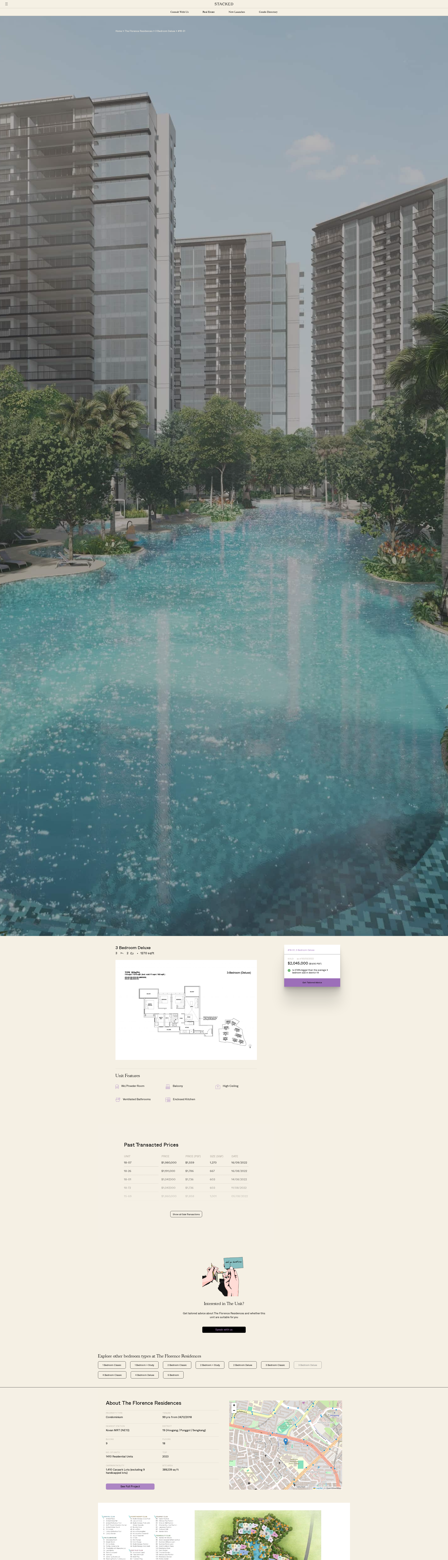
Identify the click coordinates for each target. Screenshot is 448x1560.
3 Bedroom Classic (275, 1365)
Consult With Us (179, 12)
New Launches (237, 12)
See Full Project (130, 1486)
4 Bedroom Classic (112, 1375)
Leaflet (318, 1487)
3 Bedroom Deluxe (165, 31)
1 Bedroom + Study (144, 1365)
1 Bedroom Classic (112, 1365)
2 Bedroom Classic (177, 1365)
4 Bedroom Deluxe (144, 1375)
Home (118, 31)
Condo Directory (268, 12)
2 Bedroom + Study (210, 1365)
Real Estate (209, 12)
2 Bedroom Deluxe (242, 1365)
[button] (286, 1441)
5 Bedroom (173, 1375)
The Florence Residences (138, 31)
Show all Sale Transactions (186, 1214)
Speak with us (224, 1329)
